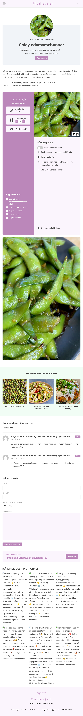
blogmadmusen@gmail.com (50, 710)
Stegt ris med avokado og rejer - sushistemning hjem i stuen (40, 436)
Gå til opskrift (42, 58)
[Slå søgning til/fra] (78, 4)
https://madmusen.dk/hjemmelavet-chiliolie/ (21, 85)
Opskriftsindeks (35, 710)
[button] (12, 99)
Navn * (6, 484)
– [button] (16, 121)
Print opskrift (21, 129)
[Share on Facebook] (77, 134)
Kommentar (8, 511)
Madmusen (43, 3)
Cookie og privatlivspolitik (19, 710)
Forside (31, 39)
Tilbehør (36, 39)
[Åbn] (4, 3)
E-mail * (6, 493)
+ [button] (23, 121)
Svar (77, 436)
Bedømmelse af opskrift (12, 502)
